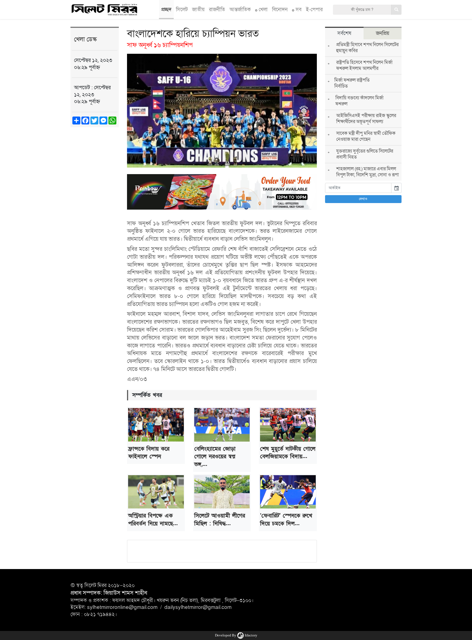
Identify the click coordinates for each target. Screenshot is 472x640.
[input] (358, 188)
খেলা (262, 9)
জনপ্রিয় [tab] (382, 33)
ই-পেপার (314, 9)
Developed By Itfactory (236, 635)
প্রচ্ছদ (166, 9)
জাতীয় (198, 9)
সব (298, 9)
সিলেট (182, 9)
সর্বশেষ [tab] (344, 33)
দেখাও (363, 199)
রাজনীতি (217, 9)
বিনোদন (280, 9)
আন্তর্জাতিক (240, 9)
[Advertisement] (94, 216)
